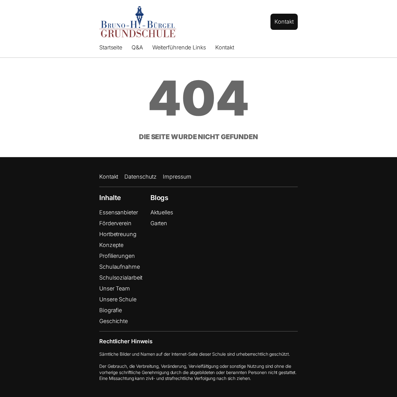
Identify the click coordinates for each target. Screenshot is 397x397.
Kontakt (283, 21)
